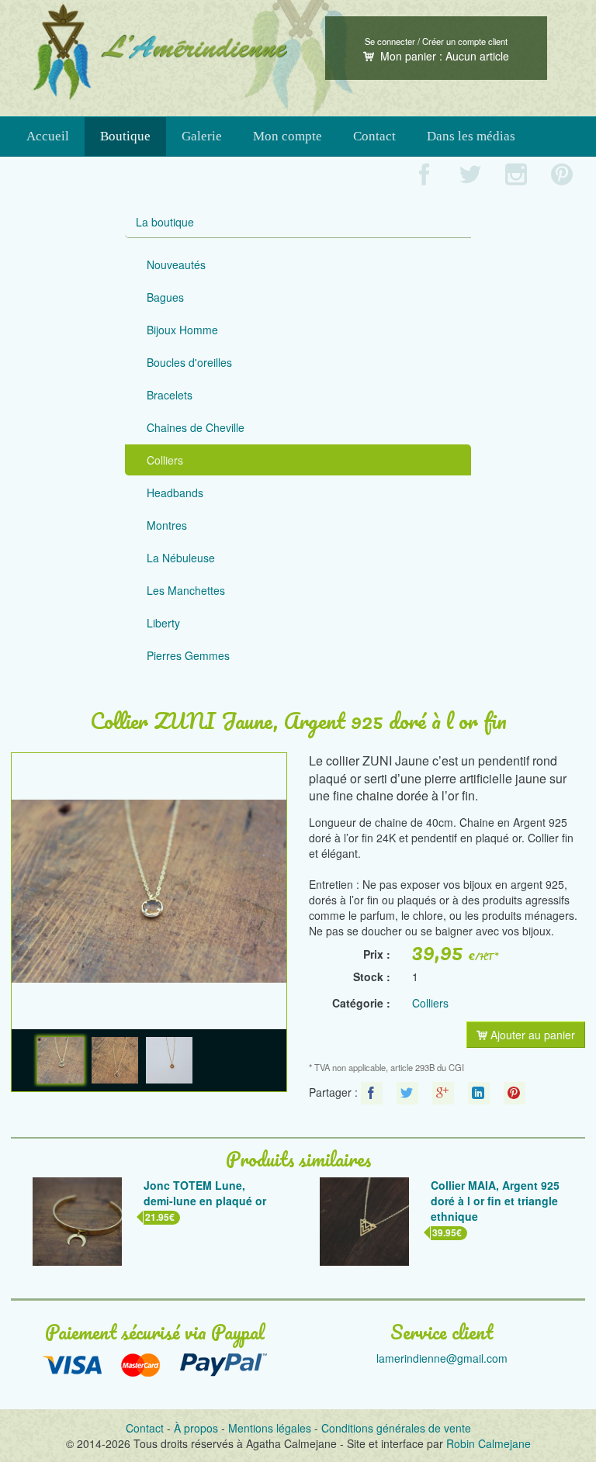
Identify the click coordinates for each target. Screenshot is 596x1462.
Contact (374, 136)
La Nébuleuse (181, 557)
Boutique (125, 136)
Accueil (47, 136)
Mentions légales (269, 1428)
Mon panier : (443, 56)
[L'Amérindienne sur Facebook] (425, 175)
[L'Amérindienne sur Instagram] (516, 175)
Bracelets (169, 395)
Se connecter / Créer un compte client (436, 41)
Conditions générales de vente (396, 1428)
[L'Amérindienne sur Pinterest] (562, 175)
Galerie (202, 136)
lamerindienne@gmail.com (442, 1358)
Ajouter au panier (531, 1034)
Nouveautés (176, 264)
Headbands (175, 492)
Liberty (163, 623)
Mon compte (287, 136)
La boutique (165, 222)
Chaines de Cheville (195, 427)
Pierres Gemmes (188, 655)
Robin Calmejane (488, 1443)
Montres (167, 525)
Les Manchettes (186, 590)
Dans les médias (471, 136)
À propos (196, 1428)
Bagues (165, 297)
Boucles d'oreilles (189, 362)
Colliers (165, 460)
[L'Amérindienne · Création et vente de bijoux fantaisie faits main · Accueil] (160, 52)
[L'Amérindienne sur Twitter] (471, 175)
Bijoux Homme (182, 329)
